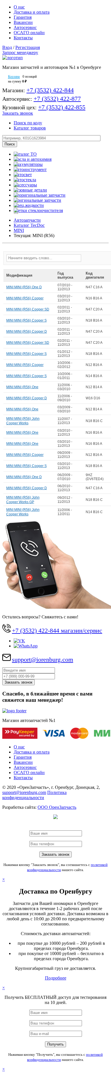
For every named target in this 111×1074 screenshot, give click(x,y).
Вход (7, 47)
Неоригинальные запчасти (39, 195)
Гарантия (23, 17)
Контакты (23, 37)
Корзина (14, 77)
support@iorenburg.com (42, 659)
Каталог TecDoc (29, 225)
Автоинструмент (30, 169)
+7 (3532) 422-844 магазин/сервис (57, 630)
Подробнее (55, 978)
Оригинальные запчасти (37, 200)
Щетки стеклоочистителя (38, 210)
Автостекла (25, 179)
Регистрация (27, 47)
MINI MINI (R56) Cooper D (26, 332)
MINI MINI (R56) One (22, 387)
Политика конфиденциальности (34, 795)
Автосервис (25, 27)
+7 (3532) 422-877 (57, 98)
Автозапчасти (27, 220)
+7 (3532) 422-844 (50, 90)
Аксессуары (25, 184)
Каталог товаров (30, 127)
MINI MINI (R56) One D (24, 287)
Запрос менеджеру (20, 52)
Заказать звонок (17, 113)
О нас (19, 7)
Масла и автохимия (33, 159)
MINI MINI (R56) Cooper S (26, 320)
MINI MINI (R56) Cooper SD (27, 309)
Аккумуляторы (28, 164)
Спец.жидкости (29, 205)
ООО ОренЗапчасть (57, 807)
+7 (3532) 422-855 (61, 107)
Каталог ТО (25, 154)
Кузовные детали (30, 190)
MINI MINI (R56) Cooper (25, 298)
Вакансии (23, 22)
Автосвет (23, 174)
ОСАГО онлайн (29, 32)
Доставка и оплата (32, 12)
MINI (19, 230)
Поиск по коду (28, 122)
